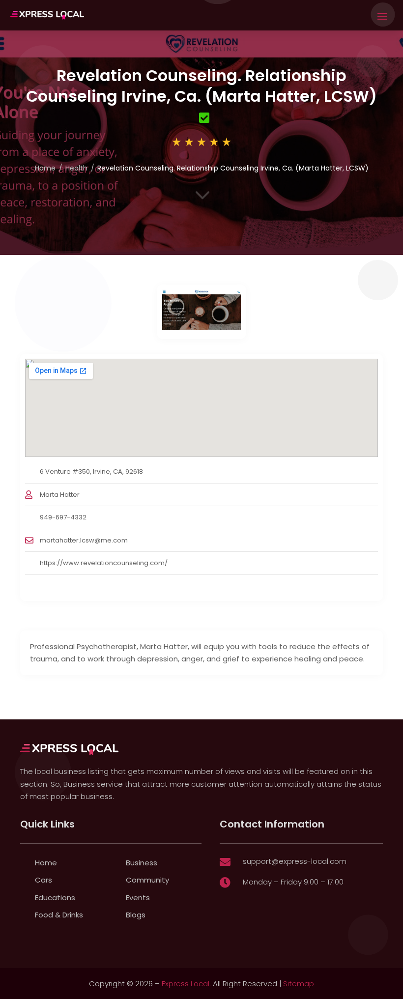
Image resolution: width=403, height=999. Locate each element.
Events (138, 897)
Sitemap (298, 983)
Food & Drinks (59, 915)
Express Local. (186, 983)
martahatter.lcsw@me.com (84, 540)
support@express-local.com (294, 861)
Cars (43, 880)
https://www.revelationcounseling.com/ (104, 563)
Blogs (135, 915)
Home (45, 168)
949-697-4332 (63, 517)
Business (141, 862)
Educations (55, 897)
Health (76, 168)
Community (147, 880)
